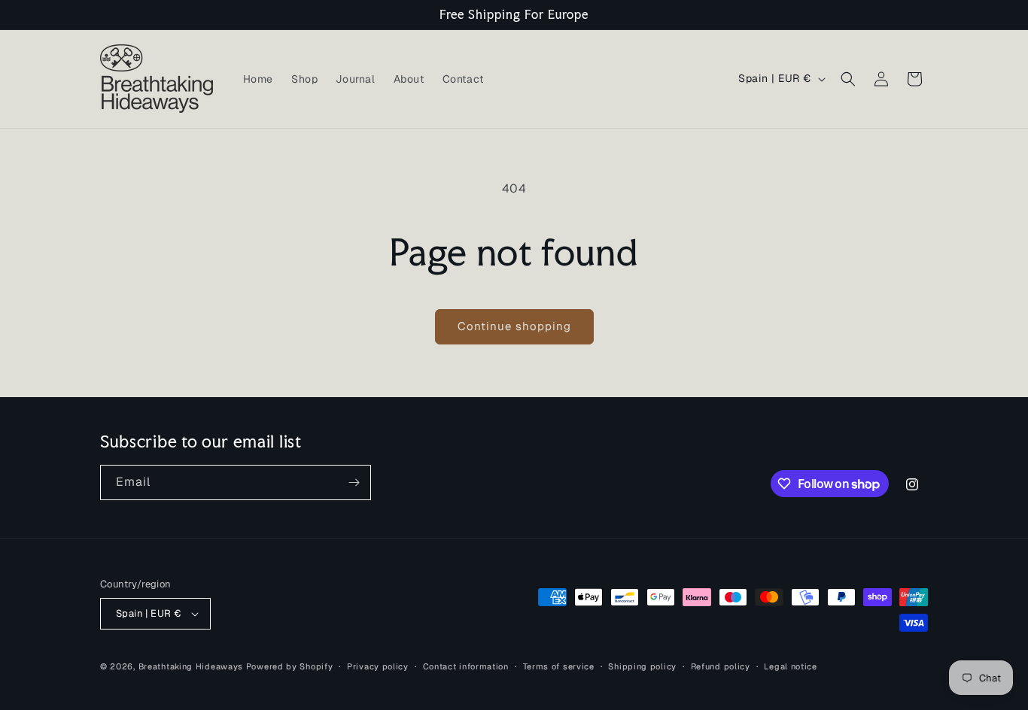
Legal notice (790, 666)
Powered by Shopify (289, 666)
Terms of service (559, 666)
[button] (848, 79)
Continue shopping (514, 326)
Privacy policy (378, 666)
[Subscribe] (353, 482)
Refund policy (720, 666)
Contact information (466, 666)
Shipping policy (642, 666)
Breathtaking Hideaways (190, 666)
